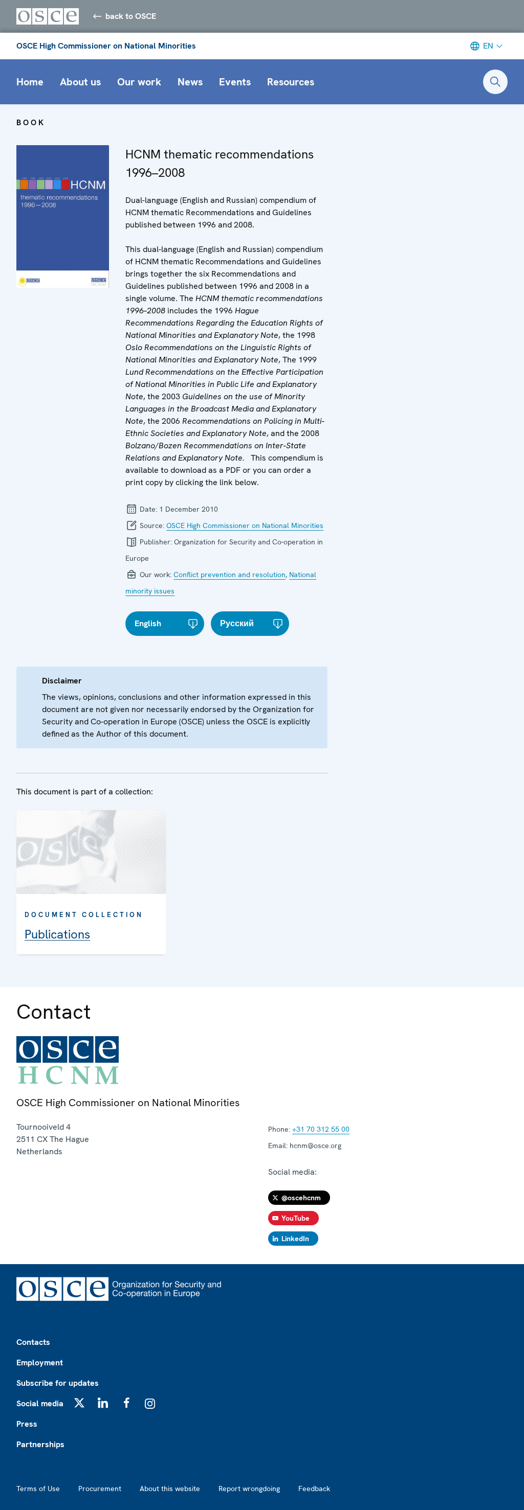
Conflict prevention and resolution (229, 574)
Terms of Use (38, 1488)
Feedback (314, 1488)
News (190, 81)
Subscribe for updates (57, 1383)
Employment (39, 1362)
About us (80, 81)
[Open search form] (495, 82)
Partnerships (40, 1444)
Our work (139, 81)
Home (29, 81)
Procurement (99, 1488)
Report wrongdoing (249, 1488)
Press (26, 1424)
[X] (79, 1402)
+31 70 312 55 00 (321, 1129)
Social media (39, 1403)
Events (235, 81)
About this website (170, 1488)
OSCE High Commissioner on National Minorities (106, 45)
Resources (290, 81)
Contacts (33, 1342)
